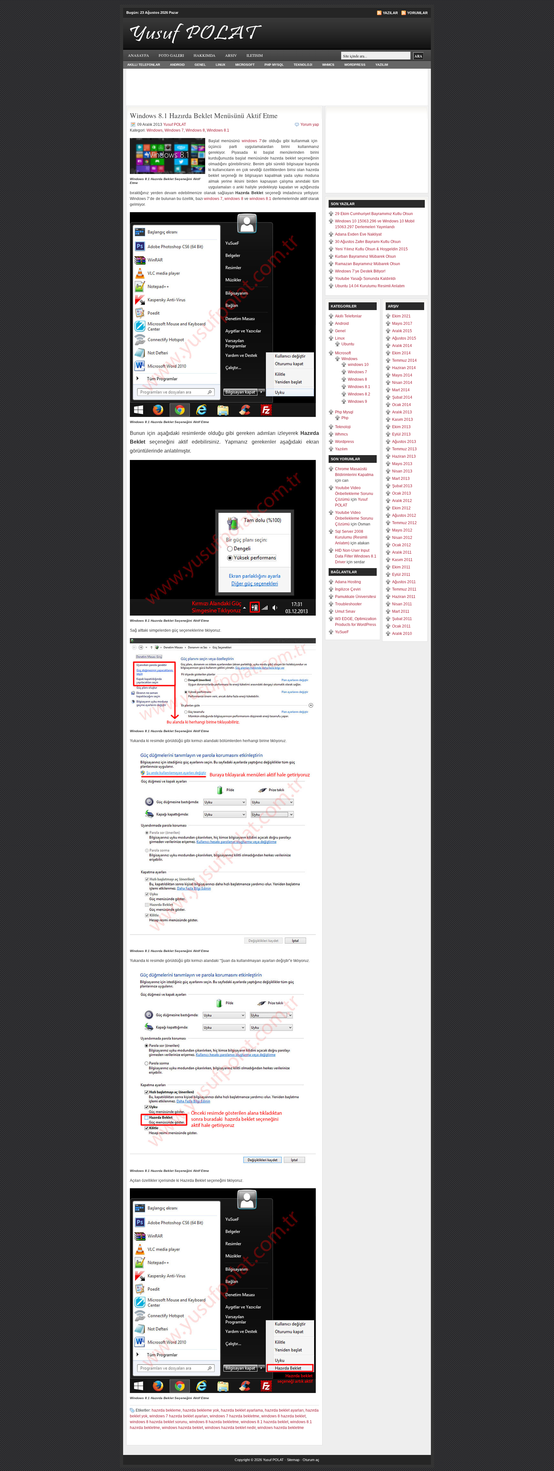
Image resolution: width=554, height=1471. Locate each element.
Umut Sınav (345, 611)
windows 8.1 (260, 198)
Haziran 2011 (404, 596)
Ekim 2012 (401, 508)
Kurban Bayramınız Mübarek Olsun (365, 256)
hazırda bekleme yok (201, 1410)
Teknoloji (303, 64)
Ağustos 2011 (404, 582)
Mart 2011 (400, 611)
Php (344, 418)
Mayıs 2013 (402, 464)
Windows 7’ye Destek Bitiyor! (360, 271)
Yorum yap (309, 124)
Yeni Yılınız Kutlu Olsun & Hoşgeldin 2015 (371, 249)
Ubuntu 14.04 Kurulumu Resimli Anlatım (370, 286)
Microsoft (245, 64)
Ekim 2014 (401, 353)
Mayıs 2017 (402, 323)
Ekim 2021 (401, 316)
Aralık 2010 (402, 633)
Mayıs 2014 (402, 375)
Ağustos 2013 (404, 441)
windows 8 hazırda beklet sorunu (158, 1422)
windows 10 (358, 364)
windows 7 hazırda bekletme (234, 1416)
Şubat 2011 (402, 619)
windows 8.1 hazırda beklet (264, 1422)
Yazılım (381, 64)
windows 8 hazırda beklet (283, 1416)
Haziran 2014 (404, 368)
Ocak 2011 (401, 626)
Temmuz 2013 (404, 449)
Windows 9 (357, 401)
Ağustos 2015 (404, 338)
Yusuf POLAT (174, 124)
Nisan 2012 (402, 537)
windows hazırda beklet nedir (230, 1427)
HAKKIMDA (204, 55)
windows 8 (233, 198)
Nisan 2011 (402, 604)
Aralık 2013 (402, 412)
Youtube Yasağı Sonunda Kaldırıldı (365, 278)
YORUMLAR (417, 13)
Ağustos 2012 (404, 515)
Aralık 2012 (402, 500)
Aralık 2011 (402, 552)
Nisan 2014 (402, 382)
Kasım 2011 (402, 560)
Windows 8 (195, 130)
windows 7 (251, 141)
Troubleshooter (348, 604)
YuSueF (342, 632)
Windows (155, 130)
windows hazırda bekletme (280, 1427)
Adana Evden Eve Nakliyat (358, 234)
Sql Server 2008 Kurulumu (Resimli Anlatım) (351, 537)
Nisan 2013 (402, 471)
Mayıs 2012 (402, 530)
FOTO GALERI (171, 55)
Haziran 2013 (404, 456)
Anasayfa (138, 55)
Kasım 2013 (402, 419)
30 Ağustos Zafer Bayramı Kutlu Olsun (368, 241)
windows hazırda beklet (182, 1427)
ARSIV (231, 55)
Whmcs (328, 64)
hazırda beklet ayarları (284, 1410)
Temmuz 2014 (404, 360)
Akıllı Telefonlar (143, 64)
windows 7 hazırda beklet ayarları (178, 1416)
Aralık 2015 (402, 331)
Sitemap (293, 1460)
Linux (220, 64)
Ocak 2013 (401, 493)
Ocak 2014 (401, 404)
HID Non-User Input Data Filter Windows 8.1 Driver (355, 556)
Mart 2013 (401, 478)
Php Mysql (274, 64)
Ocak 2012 (401, 545)
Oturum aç (311, 1460)
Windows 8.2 (359, 394)
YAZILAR (390, 13)
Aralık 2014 (402, 345)
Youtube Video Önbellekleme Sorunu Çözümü (354, 494)
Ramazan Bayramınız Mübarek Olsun (367, 264)
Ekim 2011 (401, 567)
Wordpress (354, 64)
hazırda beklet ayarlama (242, 1410)
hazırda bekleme (166, 1410)
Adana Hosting (348, 582)
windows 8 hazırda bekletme (214, 1422)
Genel (200, 64)
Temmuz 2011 (404, 589)
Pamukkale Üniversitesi (355, 596)
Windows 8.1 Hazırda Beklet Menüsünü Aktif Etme (204, 115)
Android (177, 64)
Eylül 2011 (401, 574)
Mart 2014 (401, 390)
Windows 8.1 (218, 130)
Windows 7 (174, 130)
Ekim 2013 (401, 427)
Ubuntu (347, 344)
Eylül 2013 (401, 434)
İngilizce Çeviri (348, 589)
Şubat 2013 (402, 486)
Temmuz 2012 (404, 523)
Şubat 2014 (402, 397)
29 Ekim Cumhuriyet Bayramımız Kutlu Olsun (374, 214)
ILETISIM (255, 55)
